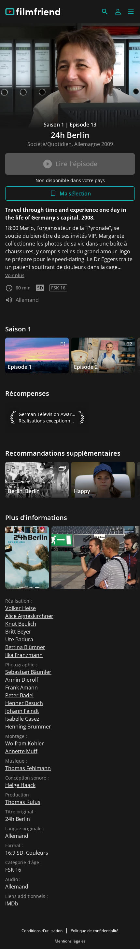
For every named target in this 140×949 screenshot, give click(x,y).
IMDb (11, 903)
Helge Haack (20, 785)
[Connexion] (117, 11)
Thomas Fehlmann (28, 768)
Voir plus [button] (14, 275)
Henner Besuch (24, 703)
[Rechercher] (104, 11)
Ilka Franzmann (24, 655)
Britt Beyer (18, 631)
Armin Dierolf (21, 679)
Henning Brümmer (28, 726)
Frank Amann (21, 687)
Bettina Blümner (25, 647)
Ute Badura (19, 639)
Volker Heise (20, 608)
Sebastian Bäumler (28, 671)
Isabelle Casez (22, 718)
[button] (130, 11)
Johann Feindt (22, 711)
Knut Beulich (20, 623)
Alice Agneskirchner (29, 616)
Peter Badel (19, 695)
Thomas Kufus (22, 802)
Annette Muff (21, 751)
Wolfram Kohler (24, 743)
